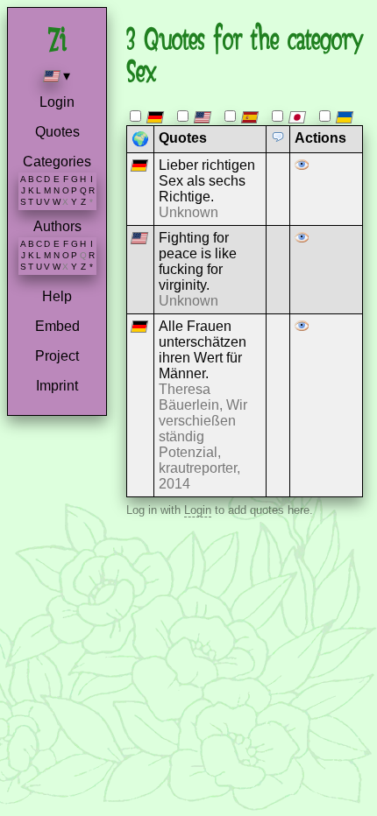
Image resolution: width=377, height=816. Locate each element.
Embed (57, 326)
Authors (57, 226)
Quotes (57, 131)
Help (57, 296)
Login (57, 102)
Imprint (57, 385)
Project (57, 355)
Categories (57, 161)
